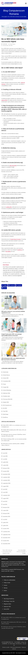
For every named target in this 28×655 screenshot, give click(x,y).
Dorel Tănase (12, 44)
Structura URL (17, 109)
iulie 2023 (5, 501)
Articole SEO (5, 45)
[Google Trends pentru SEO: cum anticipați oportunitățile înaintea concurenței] (14, 325)
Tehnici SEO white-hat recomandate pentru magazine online (6, 552)
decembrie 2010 (6, 543)
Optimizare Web (6, 393)
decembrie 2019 (6, 516)
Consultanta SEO (6, 381)
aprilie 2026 (5, 462)
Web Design (5, 414)
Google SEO (5, 387)
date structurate (13, 165)
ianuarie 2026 (6, 471)
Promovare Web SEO (7, 399)
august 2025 (5, 486)
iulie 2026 (5, 453)
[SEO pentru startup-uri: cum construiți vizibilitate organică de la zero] (14, 302)
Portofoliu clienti (6, 396)
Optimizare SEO (9, 652)
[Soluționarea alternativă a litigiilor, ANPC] (22, 639)
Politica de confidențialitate (15, 647)
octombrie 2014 (6, 531)
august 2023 (5, 498)
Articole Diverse (6, 375)
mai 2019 (5, 519)
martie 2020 (5, 510)
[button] (26, 3)
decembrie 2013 (6, 537)
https (4, 105)
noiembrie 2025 (6, 477)
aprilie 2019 (5, 522)
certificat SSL (9, 207)
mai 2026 (5, 459)
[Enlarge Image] (14, 29)
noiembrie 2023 (6, 495)
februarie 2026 (6, 468)
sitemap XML (4, 100)
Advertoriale (5, 372)
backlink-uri (19, 249)
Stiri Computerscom (7, 405)
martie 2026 (5, 465)
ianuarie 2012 (6, 540)
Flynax (4, 384)
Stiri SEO (10, 45)
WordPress (5, 417)
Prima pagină (4, 16)
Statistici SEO (6, 402)
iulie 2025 (5, 489)
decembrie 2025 (6, 474)
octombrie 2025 (6, 480)
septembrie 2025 (6, 483)
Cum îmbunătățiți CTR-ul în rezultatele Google (20, 552)
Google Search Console (15, 239)
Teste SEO (5, 411)
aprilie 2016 (5, 525)
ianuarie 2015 (6, 528)
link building (8, 251)
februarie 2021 (6, 507)
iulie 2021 (5, 504)
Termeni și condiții (5, 647)
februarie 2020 (6, 513)
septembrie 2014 (6, 534)
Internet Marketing (7, 390)
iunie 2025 (5, 492)
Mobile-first (6, 148)
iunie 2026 (5, 456)
